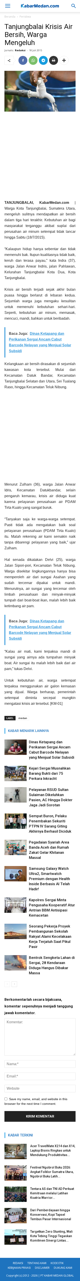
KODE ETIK (57, 1263)
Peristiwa (25, 16)
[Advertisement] (40, 157)
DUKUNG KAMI (63, 1268)
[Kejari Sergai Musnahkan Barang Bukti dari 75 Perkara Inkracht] (15, 773)
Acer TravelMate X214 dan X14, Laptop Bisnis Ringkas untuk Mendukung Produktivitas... (52, 1150)
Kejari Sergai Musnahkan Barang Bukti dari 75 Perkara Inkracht (49, 773)
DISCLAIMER (42, 1268)
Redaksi (20, 50)
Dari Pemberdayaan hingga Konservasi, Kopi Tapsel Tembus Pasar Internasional (50, 1214)
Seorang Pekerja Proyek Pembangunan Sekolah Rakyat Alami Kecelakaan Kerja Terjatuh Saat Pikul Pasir (50, 936)
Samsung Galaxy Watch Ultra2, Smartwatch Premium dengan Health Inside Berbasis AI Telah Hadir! (49, 878)
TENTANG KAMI (36, 1263)
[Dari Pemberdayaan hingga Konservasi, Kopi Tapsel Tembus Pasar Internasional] (15, 1215)
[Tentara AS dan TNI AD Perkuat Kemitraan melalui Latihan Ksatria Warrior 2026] (15, 1194)
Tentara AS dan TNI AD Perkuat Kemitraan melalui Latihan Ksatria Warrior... (52, 1193)
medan (22, 718)
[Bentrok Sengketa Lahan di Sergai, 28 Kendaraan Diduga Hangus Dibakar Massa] (15, 962)
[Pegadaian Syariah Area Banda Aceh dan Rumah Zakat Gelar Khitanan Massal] (15, 847)
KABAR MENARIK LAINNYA (28, 731)
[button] (74, 6)
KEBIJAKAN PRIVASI (19, 1268)
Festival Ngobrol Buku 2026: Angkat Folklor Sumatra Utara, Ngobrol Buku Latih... (52, 1172)
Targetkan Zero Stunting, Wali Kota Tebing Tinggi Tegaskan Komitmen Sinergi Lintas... (51, 1236)
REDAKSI (18, 1263)
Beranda (9, 16)
